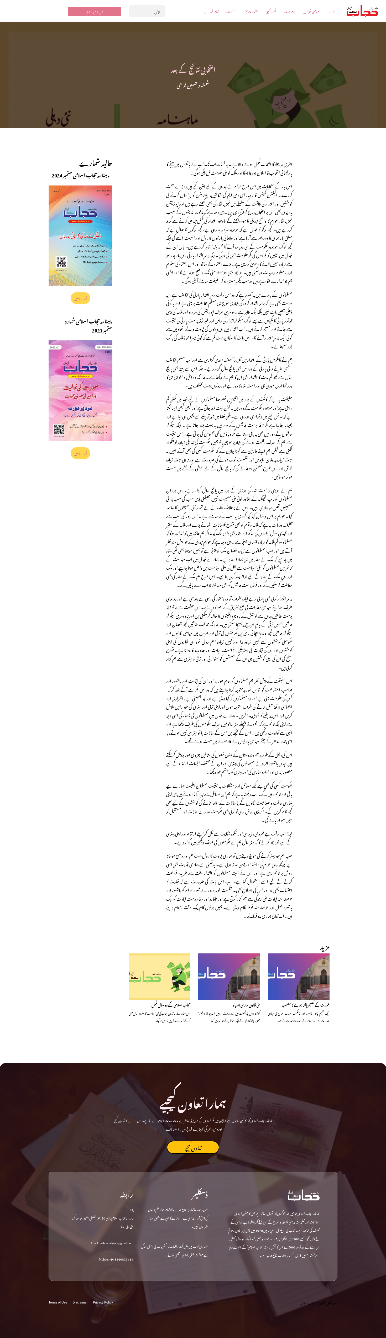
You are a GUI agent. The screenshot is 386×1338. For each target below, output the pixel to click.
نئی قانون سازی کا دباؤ (246, 1004)
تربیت (230, 11)
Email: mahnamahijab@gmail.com (112, 1242)
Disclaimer (80, 1302)
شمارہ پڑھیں (80, 298)
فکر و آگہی (271, 11)
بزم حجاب (289, 11)
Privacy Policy (103, 1302)
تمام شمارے (211, 11)
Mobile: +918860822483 (116, 1258)
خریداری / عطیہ (94, 11)
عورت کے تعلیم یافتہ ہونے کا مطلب (306, 1004)
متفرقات (253, 11)
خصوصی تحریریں (312, 11)
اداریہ (332, 11)
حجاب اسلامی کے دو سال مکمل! (170, 1004)
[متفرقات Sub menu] (246, 11)
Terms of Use (58, 1302)
